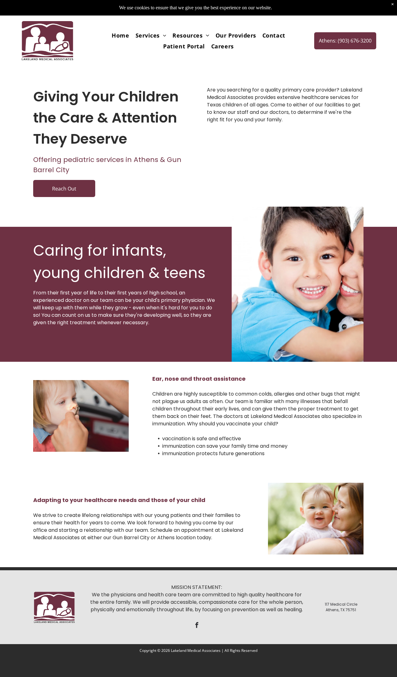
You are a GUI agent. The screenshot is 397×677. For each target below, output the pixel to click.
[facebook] (196, 626)
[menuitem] (120, 35)
